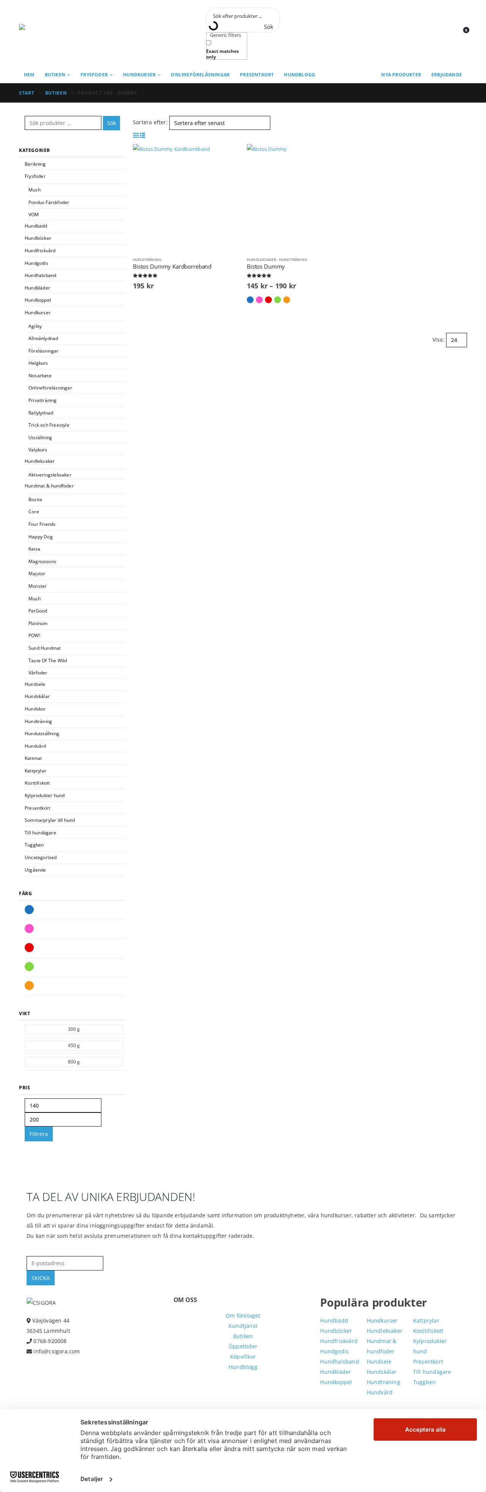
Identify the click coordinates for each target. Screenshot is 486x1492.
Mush (34, 190)
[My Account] (444, 33)
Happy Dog (40, 536)
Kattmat (33, 758)
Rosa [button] (259, 299)
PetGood (37, 611)
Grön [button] (277, 299)
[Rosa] (29, 928)
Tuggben (34, 845)
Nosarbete (40, 375)
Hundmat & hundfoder (49, 486)
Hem (29, 74)
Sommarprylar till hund (50, 820)
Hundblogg (299, 74)
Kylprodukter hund (45, 795)
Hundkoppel (38, 300)
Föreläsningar (43, 351)
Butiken (55, 74)
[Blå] (29, 909)
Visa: (438, 339)
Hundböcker (38, 238)
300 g (74, 1029)
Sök (111, 123)
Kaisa (34, 549)
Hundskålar (37, 696)
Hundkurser (139, 74)
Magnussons (42, 561)
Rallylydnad (40, 413)
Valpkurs (37, 449)
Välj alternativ (340, 156)
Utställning (40, 437)
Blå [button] (250, 299)
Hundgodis (36, 263)
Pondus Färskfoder (48, 202)
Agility (35, 326)
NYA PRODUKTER (401, 74)
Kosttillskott (37, 783)
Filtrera (39, 1134)
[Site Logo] (53, 33)
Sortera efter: (150, 122)
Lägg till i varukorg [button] (227, 156)
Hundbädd (36, 226)
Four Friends (41, 524)
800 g (74, 1061)
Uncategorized (41, 857)
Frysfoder (94, 74)
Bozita (35, 499)
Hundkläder (37, 288)
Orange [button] (286, 299)
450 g (74, 1045)
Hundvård (35, 746)
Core (33, 511)
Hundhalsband (40, 275)
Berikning (35, 164)
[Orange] (29, 985)
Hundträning (147, 259)
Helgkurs (38, 363)
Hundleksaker (261, 259)
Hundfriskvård (40, 250)
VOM (33, 214)
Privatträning (42, 400)
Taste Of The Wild (47, 660)
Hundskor (35, 709)
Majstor (36, 573)
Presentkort (257, 74)
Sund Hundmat (44, 648)
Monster (37, 586)
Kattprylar (35, 770)
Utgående (35, 870)
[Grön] (29, 966)
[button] (136, 135)
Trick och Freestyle (48, 425)
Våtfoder (37, 672)
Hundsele (35, 684)
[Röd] (29, 947)
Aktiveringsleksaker (49, 474)
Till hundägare (40, 832)
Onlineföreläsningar (200, 74)
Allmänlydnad (43, 338)
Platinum (38, 623)
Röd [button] (268, 299)
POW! (34, 635)
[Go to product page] (186, 197)
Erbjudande (446, 74)
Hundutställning (42, 733)
